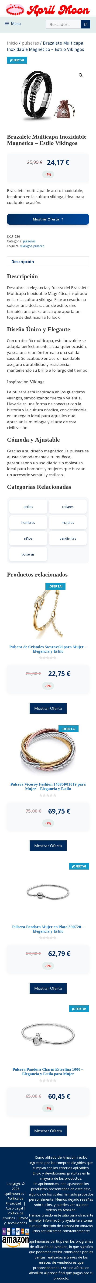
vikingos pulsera (32, 246)
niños (28, 538)
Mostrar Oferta (46, 219)
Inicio (12, 43)
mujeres (68, 522)
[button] (81, 75)
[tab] (48, 261)
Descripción (22, 261)
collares (68, 506)
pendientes (68, 538)
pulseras (30, 43)
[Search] (85, 24)
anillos (28, 506)
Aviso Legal (14, 1208)
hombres (28, 522)
